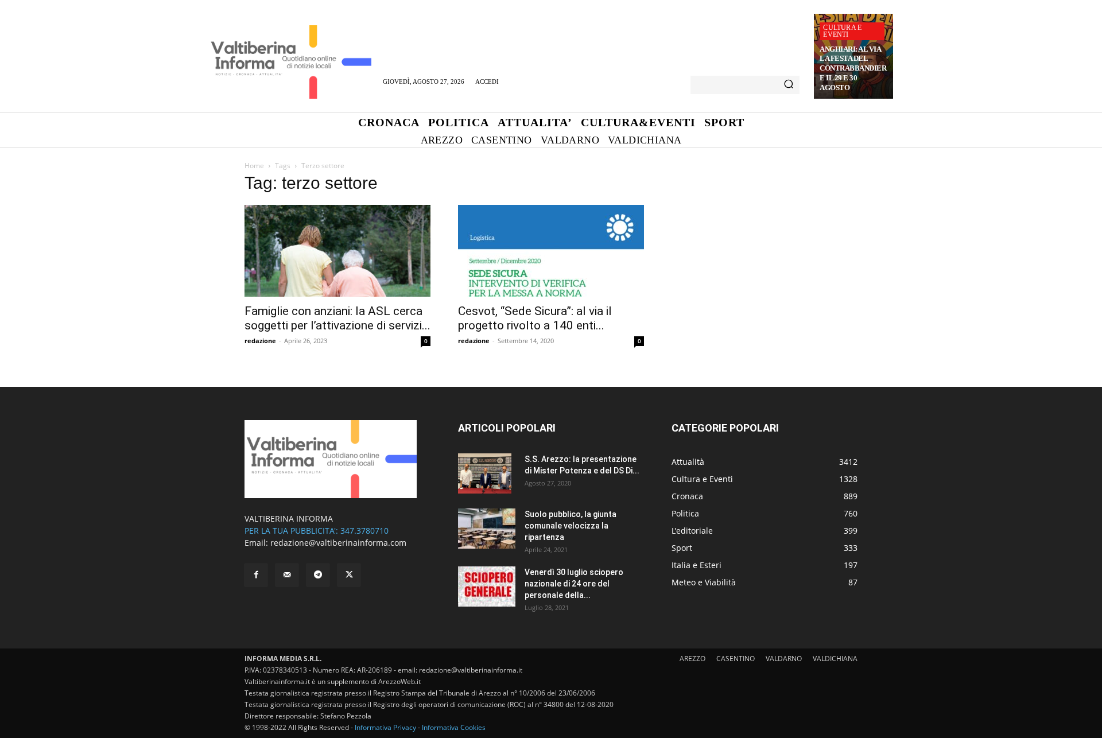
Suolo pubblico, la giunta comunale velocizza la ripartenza (570, 526)
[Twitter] (348, 575)
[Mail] (287, 575)
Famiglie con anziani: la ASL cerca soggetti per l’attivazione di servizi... (337, 318)
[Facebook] (256, 575)
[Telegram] (317, 575)
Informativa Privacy (385, 727)
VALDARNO (784, 658)
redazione (260, 340)
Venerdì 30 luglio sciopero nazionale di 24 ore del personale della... (574, 584)
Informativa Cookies (454, 727)
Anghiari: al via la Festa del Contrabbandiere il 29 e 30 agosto (853, 68)
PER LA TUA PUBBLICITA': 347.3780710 (317, 530)
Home (254, 165)
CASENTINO (735, 658)
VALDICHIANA (835, 658)
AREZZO (692, 658)
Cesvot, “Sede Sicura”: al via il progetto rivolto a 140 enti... (535, 318)
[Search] (789, 85)
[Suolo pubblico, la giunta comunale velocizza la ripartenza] (486, 528)
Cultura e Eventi (842, 31)
